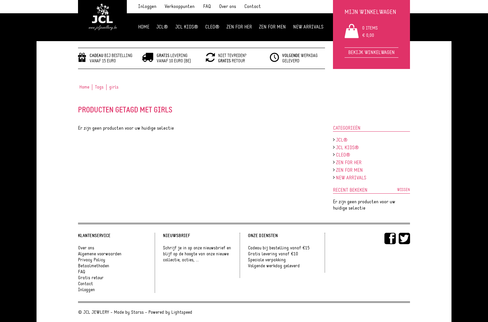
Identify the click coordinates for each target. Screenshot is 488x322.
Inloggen (147, 6)
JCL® (162, 27)
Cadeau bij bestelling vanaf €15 (279, 248)
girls (114, 87)
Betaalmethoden (93, 266)
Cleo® (212, 27)
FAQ (207, 6)
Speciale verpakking (267, 260)
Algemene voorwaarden (100, 254)
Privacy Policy (91, 260)
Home (143, 27)
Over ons (227, 6)
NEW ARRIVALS (308, 27)
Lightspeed (181, 312)
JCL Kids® (186, 27)
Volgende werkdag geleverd (274, 266)
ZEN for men (272, 27)
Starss (137, 312)
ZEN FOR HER (239, 27)
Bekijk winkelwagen (371, 52)
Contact (252, 6)
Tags (99, 87)
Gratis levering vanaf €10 (273, 254)
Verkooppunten (180, 6)
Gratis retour (91, 278)
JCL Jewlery (102, 20)
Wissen (403, 189)
